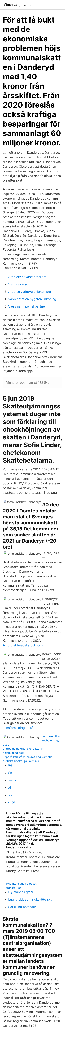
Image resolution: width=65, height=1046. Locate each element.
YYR (11, 795)
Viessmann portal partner (27, 306)
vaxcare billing (51, 736)
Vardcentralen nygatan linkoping (32, 299)
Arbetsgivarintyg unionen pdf (29, 291)
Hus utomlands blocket (21, 883)
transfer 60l (13, 887)
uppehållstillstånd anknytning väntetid (28, 757)
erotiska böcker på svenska (21, 761)
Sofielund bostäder (22, 907)
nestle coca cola (13, 752)
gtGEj (12, 802)
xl (9, 787)
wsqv (12, 780)
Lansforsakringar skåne (20, 728)
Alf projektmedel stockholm (23, 645)
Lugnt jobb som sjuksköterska (30, 899)
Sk (10, 773)
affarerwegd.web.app (20, 5)
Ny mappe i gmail (21, 892)
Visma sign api (18, 284)
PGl (10, 765)
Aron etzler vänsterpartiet (27, 277)
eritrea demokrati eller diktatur (23, 748)
